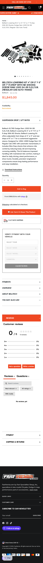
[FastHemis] (16, 7)
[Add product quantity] (11, 180)
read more (34, 490)
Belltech (5, 93)
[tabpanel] (21, 404)
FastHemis (17, 546)
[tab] (23, 376)
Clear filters (21, 266)
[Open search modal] (29, 7)
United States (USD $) (11, 542)
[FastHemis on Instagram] (7, 523)
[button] (21, 341)
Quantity (5, 175)
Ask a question (14, 366)
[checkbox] (9, 394)
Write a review (28, 366)
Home (4, 21)
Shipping (5, 204)
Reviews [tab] (9, 376)
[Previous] (6, 2)
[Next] (36, 2)
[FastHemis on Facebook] (3, 523)
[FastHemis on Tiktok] (11, 523)
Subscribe (37, 515)
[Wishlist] (34, 7)
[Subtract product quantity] (4, 180)
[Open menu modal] (3, 7)
